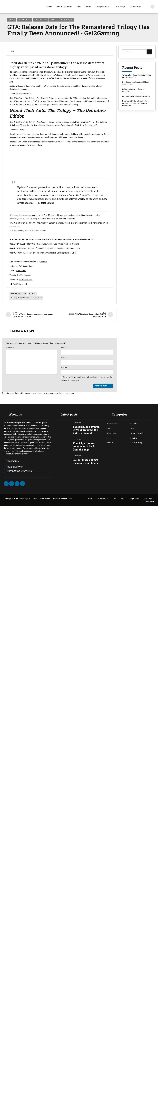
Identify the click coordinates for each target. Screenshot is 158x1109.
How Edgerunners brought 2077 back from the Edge (135, 83)
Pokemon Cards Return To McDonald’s (136, 96)
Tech (79, 6)
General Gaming (24, 20)
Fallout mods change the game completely (133, 90)
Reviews (109, 438)
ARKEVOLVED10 (20, 244)
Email (63, 357)
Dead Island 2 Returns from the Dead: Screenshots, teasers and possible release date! (135, 103)
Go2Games (21, 270)
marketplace (15, 226)
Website (64, 367)
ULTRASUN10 (19, 253)
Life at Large (119, 6)
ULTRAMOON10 (20, 248)
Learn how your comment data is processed (55, 393)
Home (49, 6)
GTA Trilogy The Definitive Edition (20, 298)
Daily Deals (134, 438)
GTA (24, 293)
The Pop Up (135, 6)
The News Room (64, 6)
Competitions (102, 6)
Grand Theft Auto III (18, 101)
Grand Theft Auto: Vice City (38, 101)
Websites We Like (136, 433)
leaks (28, 78)
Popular (54, 20)
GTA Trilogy (32, 293)
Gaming (12, 20)
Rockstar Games (62, 78)
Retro (88, 6)
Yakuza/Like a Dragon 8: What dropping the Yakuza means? (136, 76)
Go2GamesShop (26, 266)
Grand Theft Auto (15, 293)
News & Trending (41, 20)
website (45, 239)
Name (63, 348)
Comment (10, 348)
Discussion (111, 443)
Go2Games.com (24, 275)
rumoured (53, 72)
